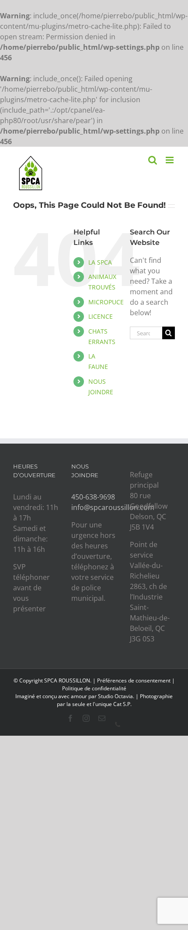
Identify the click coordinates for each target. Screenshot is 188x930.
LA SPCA (100, 262)
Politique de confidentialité (94, 688)
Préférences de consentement (134, 680)
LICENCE (100, 316)
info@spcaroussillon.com (112, 507)
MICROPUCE (106, 302)
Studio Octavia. (117, 696)
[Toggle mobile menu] (170, 160)
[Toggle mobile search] (152, 160)
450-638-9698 (93, 497)
